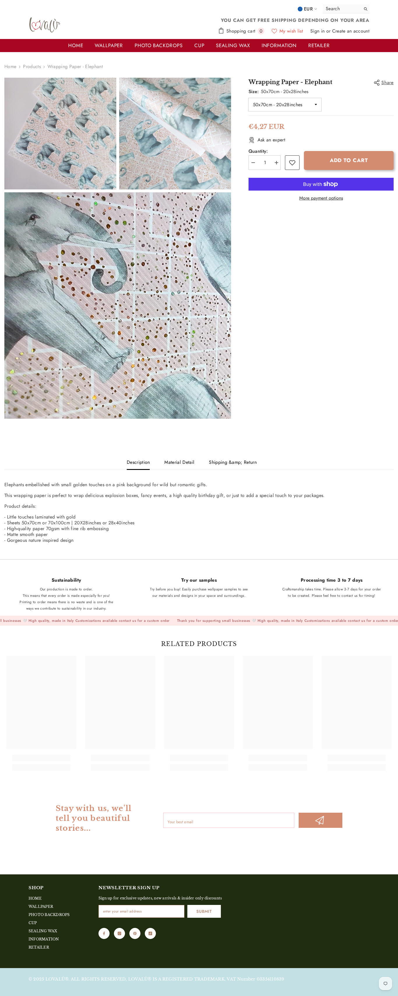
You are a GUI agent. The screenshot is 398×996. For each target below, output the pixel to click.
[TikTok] (150, 933)
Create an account (350, 31)
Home (10, 67)
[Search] (346, 8)
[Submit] (320, 820)
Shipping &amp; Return (233, 462)
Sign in (318, 31)
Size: (278, 91)
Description (138, 462)
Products (32, 67)
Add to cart (349, 160)
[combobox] (340, 8)
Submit (204, 911)
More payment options (321, 198)
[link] (292, 162)
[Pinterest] (134, 933)
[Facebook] (104, 933)
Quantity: (258, 151)
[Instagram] (119, 933)
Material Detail (179, 462)
